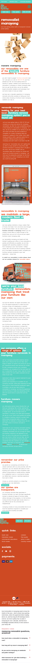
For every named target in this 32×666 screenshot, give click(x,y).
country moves (26, 541)
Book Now (5, 535)
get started (5, 485)
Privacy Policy (13, 604)
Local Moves (4, 1)
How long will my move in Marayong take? (15, 645)
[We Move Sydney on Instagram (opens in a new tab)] (10, 551)
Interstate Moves (13, 1)
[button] (29, 6)
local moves (6, 541)
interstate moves (7, 537)
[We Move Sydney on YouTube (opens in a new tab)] (6, 551)
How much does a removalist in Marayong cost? (14, 639)
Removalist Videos (24, 259)
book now (5, 12)
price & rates (25, 539)
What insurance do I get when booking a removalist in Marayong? (14, 658)
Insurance (21, 604)
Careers (23, 535)
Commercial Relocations (25, 1)
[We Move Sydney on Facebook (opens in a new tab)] (2, 551)
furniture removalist (22, 78)
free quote (16, 12)
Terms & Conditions (25, 603)
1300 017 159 (26, 12)
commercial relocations (9, 539)
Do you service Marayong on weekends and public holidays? (14, 651)
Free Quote (24, 537)
